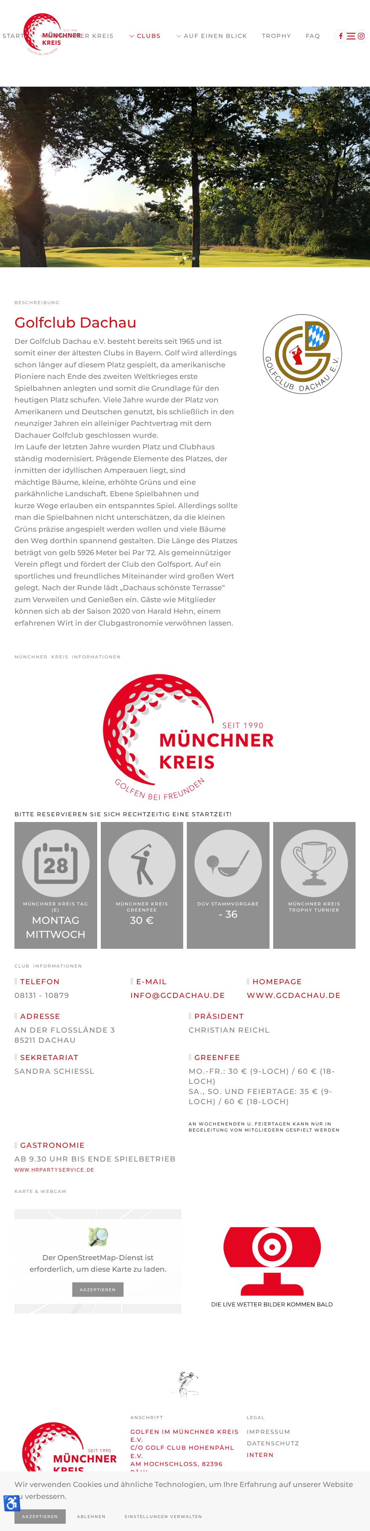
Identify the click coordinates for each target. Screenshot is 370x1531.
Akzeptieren (98, 1289)
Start (14, 36)
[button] (6, 177)
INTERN (260, 1455)
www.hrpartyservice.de (54, 1170)
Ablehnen (91, 1516)
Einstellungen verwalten (163, 1516)
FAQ (313, 36)
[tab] (176, 258)
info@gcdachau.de (177, 995)
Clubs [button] (149, 36)
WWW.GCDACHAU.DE (294, 995)
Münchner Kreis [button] (81, 36)
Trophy (276, 36)
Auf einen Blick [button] (216, 36)
